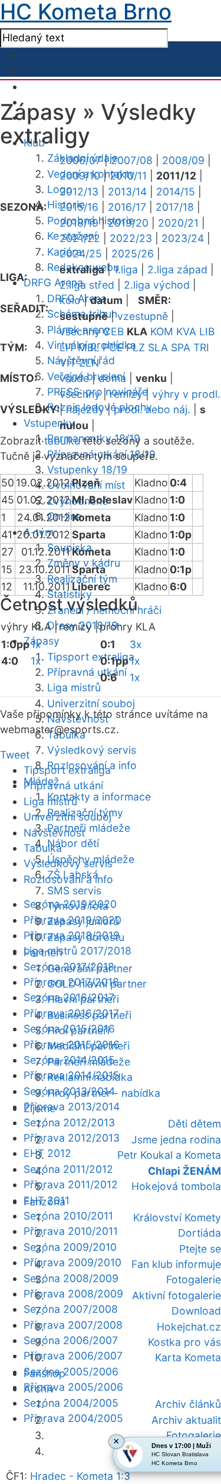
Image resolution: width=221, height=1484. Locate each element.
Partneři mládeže (88, 828)
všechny (80, 331)
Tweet (14, 754)
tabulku (62, 440)
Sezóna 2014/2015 (69, 1060)
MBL (89, 347)
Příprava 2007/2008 (73, 1325)
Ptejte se (200, 1249)
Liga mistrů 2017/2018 (77, 950)
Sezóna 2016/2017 (69, 997)
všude (74, 378)
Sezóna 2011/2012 (68, 1169)
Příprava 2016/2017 (71, 1013)
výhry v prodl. (186, 394)
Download (196, 1311)
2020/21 (178, 223)
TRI (201, 347)
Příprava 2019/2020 (72, 920)
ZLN (89, 363)
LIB (207, 331)
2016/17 (127, 207)
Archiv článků (188, 1404)
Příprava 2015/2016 (72, 1044)
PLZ (135, 347)
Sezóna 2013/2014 (69, 1091)
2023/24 (182, 238)
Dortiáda (199, 1233)
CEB (113, 331)
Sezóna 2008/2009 (71, 1278)
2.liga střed (87, 285)
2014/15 (175, 191)
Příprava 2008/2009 (73, 1293)
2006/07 (80, 160)
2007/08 (132, 160)
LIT (67, 347)
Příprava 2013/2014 (72, 1106)
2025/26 (132, 253)
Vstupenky (49, 423)
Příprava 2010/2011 (71, 1231)
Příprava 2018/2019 (72, 935)
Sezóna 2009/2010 (70, 1247)
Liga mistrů (74, 687)
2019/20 (128, 223)
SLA (158, 347)
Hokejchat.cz (189, 1326)
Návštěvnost (54, 832)
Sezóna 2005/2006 (71, 1371)
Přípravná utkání (87, 672)
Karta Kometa (188, 1357)
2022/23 (131, 238)
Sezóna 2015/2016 (69, 1028)
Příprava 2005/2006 (73, 1387)
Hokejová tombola (176, 1186)
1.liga (126, 269)
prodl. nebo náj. (152, 409)
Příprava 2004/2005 (73, 1418)
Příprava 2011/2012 (71, 1184)
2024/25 (81, 253)
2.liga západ (177, 269)
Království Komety (177, 1217)
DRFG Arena (53, 282)
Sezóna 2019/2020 (70, 904)
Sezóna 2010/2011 (68, 1216)
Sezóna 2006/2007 (71, 1340)
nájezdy (85, 409)
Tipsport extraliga (90, 657)
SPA (180, 347)
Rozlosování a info (68, 879)
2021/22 (80, 238)
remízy (126, 394)
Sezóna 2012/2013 (69, 1122)
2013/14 (127, 191)
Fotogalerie (193, 1279)
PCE (113, 347)
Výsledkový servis (91, 750)
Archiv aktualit (186, 1420)
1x (36, 644)
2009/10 (80, 175)
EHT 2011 (47, 1200)
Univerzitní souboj (91, 703)
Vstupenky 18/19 (87, 469)
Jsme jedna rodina (176, 1139)
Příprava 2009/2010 (72, 1262)
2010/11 (128, 175)
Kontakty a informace (99, 796)
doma (112, 378)
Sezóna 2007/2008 (71, 1309)
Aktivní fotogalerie (176, 1295)
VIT (68, 363)
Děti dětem (194, 1123)
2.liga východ (157, 285)
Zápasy (42, 641)
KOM (161, 331)
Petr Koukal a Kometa (169, 1155)
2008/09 (183, 160)
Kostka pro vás (184, 1342)
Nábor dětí (73, 843)
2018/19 (79, 223)
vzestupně (142, 316)
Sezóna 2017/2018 (69, 966)
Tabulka (43, 848)
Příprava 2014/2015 (72, 1075)
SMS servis (74, 890)
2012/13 (79, 191)
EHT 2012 (47, 1153)
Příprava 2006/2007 (73, 1355)
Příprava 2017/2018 (71, 982)
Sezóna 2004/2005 (71, 1403)
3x (136, 644)
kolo (70, 300)
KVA (186, 331)
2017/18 (175, 207)
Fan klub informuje (176, 1264)
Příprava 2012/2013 (72, 1138)
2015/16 (79, 207)
